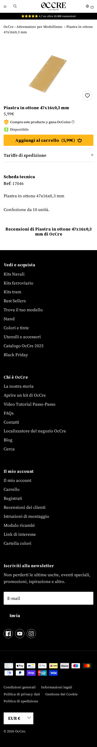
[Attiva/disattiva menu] (5, 6)
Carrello (12, 489)
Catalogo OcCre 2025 (24, 346)
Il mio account (17, 480)
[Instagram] (31, 633)
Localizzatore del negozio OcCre (35, 431)
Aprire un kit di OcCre (25, 395)
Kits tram (12, 292)
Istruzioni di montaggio (26, 516)
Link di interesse (20, 534)
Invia (14, 615)
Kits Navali (14, 274)
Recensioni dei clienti (25, 507)
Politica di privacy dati (22, 694)
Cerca (9, 449)
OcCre (9, 26)
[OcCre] (53, 6)
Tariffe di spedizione (25, 155)
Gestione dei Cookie (61, 694)
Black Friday (16, 355)
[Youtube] (19, 633)
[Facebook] (8, 633)
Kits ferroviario (18, 283)
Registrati (13, 498)
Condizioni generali (20, 687)
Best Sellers (15, 301)
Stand (9, 319)
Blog (8, 440)
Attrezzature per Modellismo (39, 26)
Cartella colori (17, 543)
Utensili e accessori (22, 337)
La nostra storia (19, 386)
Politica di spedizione (21, 701)
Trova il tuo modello (23, 310)
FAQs (9, 413)
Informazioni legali (56, 687)
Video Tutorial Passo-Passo (29, 404)
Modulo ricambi (19, 525)
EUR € (14, 718)
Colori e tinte (16, 328)
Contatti (11, 422)
